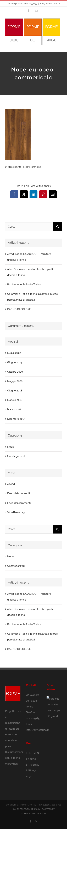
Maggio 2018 (14, 400)
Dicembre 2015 (16, 418)
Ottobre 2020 (15, 371)
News (10, 446)
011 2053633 (33, 718)
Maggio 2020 (15, 381)
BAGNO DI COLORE (19, 309)
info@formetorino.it (50, 3)
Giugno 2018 (14, 390)
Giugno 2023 (14, 362)
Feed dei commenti (19, 503)
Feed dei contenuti (18, 493)
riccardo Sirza (14, 167)
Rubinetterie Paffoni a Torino (24, 284)
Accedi (11, 484)
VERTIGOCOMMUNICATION (33, 813)
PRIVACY (36, 809)
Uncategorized (16, 456)
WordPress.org (16, 512)
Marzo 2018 (14, 409)
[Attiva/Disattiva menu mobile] (60, 47)
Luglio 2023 (14, 352)
